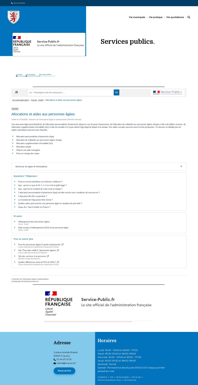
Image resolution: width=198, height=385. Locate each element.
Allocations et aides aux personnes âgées (64, 100)
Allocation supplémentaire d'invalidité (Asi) (34, 143)
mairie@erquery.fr (66, 363)
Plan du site (136, 377)
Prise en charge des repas (27, 153)
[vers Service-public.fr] (168, 92)
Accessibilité (102, 377)
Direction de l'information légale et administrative (31, 279)
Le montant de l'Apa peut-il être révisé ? (35, 200)
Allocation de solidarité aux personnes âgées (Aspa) (39, 140)
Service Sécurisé (130, 380)
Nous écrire (64, 370)
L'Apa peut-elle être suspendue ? (32, 196)
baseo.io (35, 281)
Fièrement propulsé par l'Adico (109, 380)
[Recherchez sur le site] (186, 17)
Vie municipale (137, 17)
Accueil (19, 74)
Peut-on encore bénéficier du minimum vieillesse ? (40, 181)
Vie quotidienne (175, 17)
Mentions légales (122, 377)
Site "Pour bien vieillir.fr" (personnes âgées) (37, 250)
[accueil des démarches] (16, 91)
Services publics (45, 74)
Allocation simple (23, 147)
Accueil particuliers (20, 100)
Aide (111, 377)
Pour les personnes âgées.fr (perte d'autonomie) (39, 244)
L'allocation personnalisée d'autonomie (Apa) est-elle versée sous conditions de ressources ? (59, 192)
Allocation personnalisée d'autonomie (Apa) (35, 136)
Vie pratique (156, 17)
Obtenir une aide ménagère (28, 150)
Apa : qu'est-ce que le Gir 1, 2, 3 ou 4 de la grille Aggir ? (42, 185)
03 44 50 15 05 (19, 3)
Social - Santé (37, 100)
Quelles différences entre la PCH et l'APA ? (37, 262)
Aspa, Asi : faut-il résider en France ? (34, 207)
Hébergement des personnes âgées (34, 222)
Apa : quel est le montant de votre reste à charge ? (40, 189)
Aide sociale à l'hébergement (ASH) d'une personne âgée (43, 227)
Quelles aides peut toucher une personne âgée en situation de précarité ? (50, 203)
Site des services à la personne (32, 256)
